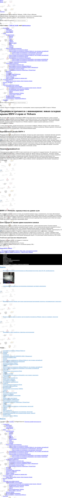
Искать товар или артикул (6, 20)
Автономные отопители (12, 63)
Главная (5, 254)
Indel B (11, 40)
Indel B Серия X (7, 405)
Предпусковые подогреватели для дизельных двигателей (27, 53)
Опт (4, 83)
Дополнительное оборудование (11, 85)
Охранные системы (8, 373)
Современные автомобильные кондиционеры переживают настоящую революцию (24, 286)
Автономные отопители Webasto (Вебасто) (20, 66)
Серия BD (5, 369)
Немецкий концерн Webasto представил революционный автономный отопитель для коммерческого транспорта (32, 301)
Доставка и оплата (8, 261)
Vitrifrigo (11, 45)
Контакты (5, 100)
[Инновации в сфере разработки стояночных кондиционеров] (8, 339)
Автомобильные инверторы (13, 74)
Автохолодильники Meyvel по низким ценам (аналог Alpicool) (25, 87)
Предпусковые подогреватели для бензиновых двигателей (27, 52)
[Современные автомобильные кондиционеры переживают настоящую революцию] (8, 293)
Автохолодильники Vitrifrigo (16, 93)
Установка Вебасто (8, 79)
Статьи (5, 256)
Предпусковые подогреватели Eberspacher (20, 58)
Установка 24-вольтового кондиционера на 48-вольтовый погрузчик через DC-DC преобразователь (28, 270)
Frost (10, 39)
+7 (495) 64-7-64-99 (13, 25)
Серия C (5, 390)
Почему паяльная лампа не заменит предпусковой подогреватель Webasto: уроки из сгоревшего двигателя (30, 316)
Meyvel (11, 37)
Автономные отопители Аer (16, 64)
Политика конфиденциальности (11, 260)
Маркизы (8, 71)
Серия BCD (6, 376)
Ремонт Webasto (10, 77)
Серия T (5, 372)
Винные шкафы (10, 95)
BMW (5, 248)
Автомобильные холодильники (14, 86)
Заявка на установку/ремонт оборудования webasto (19, 81)
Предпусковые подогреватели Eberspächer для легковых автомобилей (30, 59)
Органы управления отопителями (18, 62)
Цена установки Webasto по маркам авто (16, 78)
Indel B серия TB (7, 410)
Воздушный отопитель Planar (16, 68)
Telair (10, 44)
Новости (2, 248)
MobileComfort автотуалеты (10, 398)
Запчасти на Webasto (11, 75)
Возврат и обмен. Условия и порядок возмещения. (16, 264)
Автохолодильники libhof (9, 357)
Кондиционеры (10, 34)
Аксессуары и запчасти (15, 94)
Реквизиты (9, 29)
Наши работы (9, 32)
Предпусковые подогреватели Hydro (18, 49)
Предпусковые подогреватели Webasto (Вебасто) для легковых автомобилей (28, 51)
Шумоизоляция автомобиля (13, 97)
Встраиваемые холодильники (10, 382)
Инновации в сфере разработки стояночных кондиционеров (18, 332)
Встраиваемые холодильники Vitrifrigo (19, 89)
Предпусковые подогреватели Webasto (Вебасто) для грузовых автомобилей (28, 55)
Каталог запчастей (8, 82)
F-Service (2, 11)
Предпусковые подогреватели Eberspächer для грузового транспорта (29, 60)
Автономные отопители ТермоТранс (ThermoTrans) (22, 70)
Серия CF (5, 383)
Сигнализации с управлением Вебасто (16, 98)
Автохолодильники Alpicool (16, 90)
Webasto (11, 47)
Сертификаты (9, 30)
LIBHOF (11, 41)
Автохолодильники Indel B (10, 392)
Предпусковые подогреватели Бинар (18, 56)
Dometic (11, 36)
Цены (4, 33)
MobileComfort (12, 43)
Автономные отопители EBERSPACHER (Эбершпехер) (23, 67)
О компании (6, 28)
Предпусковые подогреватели (14, 48)
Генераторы (9, 72)
